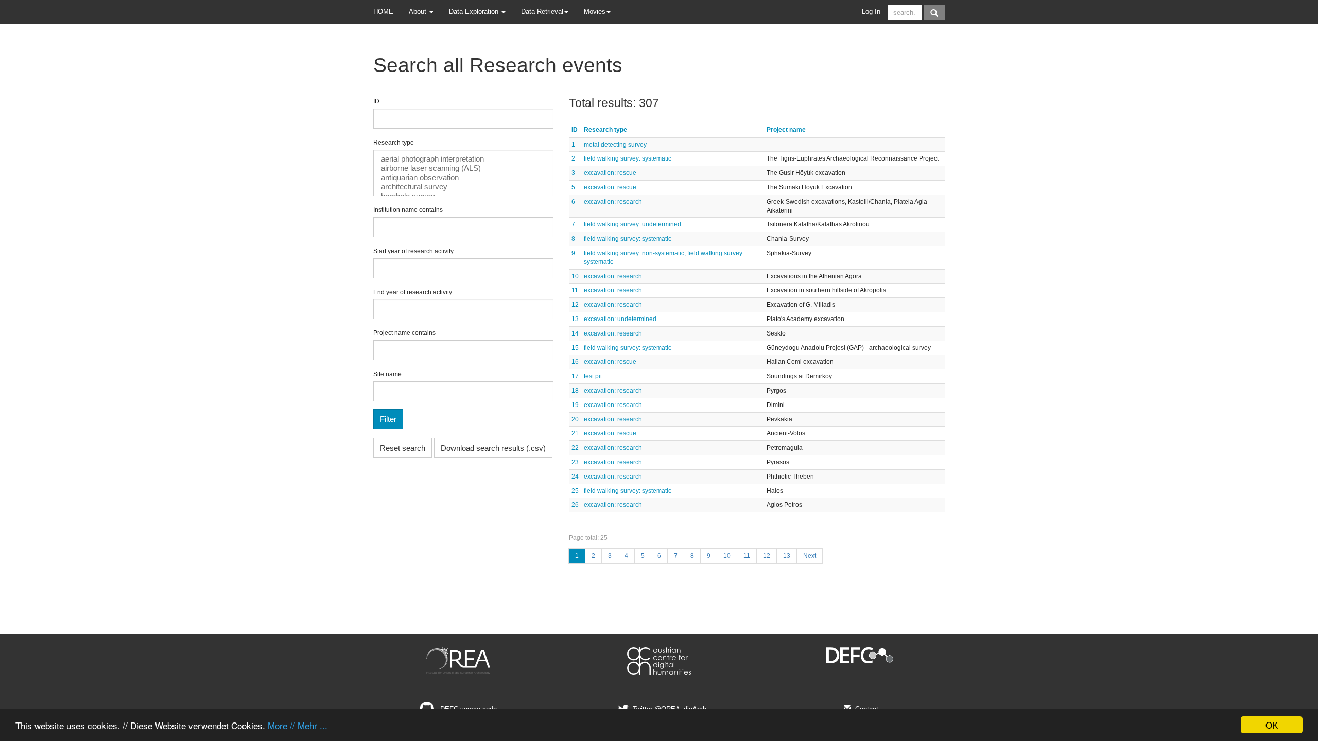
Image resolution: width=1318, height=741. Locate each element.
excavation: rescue (610, 173)
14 (575, 333)
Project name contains (404, 333)
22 (575, 447)
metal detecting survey (615, 144)
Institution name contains (408, 210)
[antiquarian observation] (463, 177)
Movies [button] (594, 11)
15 (575, 347)
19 (575, 405)
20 (575, 419)
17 (575, 376)
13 (575, 319)
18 (575, 390)
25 (575, 491)
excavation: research (613, 201)
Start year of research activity (413, 251)
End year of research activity (412, 292)
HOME (383, 11)
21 (575, 433)
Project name (786, 129)
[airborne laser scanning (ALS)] (463, 168)
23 (575, 462)
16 (575, 361)
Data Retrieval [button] (542, 11)
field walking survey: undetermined (632, 224)
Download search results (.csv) (493, 448)
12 (575, 304)
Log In (871, 11)
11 (574, 290)
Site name (387, 374)
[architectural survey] (463, 186)
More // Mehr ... (297, 725)
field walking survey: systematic (627, 158)
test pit (593, 376)
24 (575, 476)
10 (575, 276)
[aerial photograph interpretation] (463, 159)
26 (575, 504)
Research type (393, 142)
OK (1271, 724)
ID (376, 101)
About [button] (418, 11)
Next (809, 555)
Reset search (402, 448)
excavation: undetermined (620, 319)
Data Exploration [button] (474, 11)
